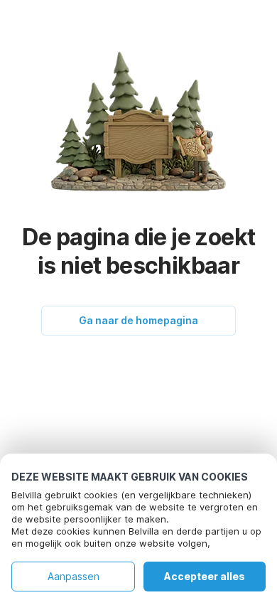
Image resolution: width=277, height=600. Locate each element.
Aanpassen (73, 576)
